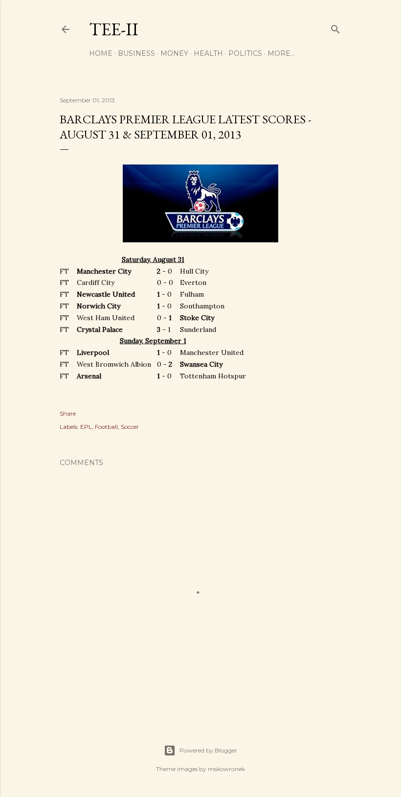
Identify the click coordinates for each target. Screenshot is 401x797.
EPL (86, 426)
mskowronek (226, 769)
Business (136, 53)
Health (208, 53)
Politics (245, 53)
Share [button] (68, 413)
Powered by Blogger (208, 750)
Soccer (130, 426)
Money (174, 53)
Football (106, 426)
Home (100, 53)
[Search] (335, 27)
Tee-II (113, 29)
